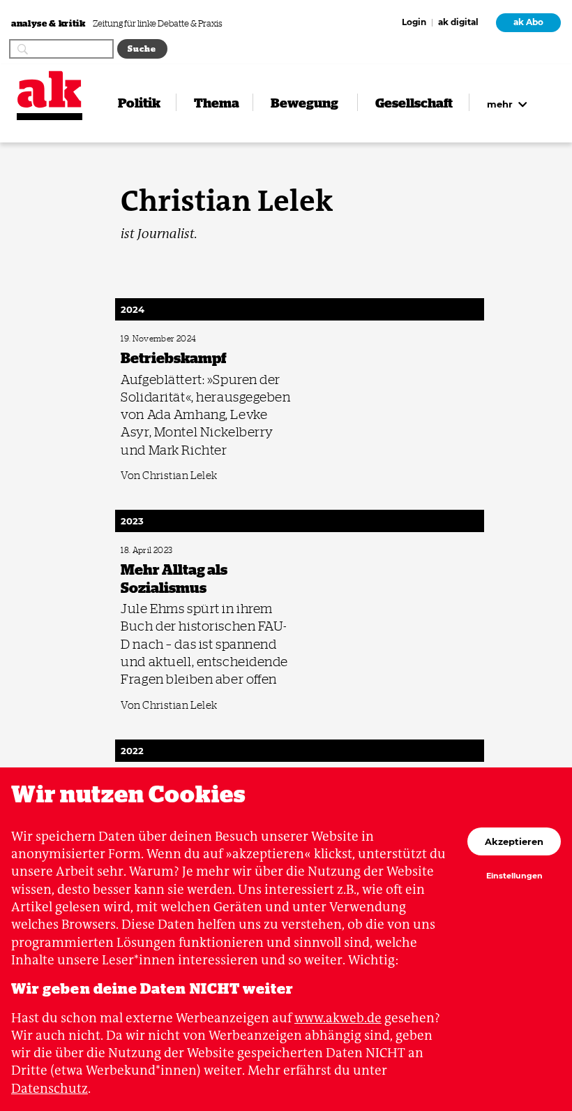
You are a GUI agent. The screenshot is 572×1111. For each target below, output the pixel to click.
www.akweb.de (338, 1018)
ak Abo (528, 22)
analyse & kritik (49, 22)
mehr (501, 104)
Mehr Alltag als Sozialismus (163, 550)
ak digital (458, 23)
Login (414, 23)
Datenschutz (49, 1088)
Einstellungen (514, 876)
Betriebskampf (143, 339)
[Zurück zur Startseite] (49, 89)
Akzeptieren (514, 841)
